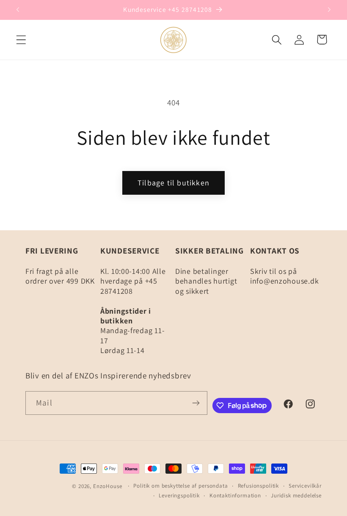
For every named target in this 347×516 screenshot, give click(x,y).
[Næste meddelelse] (329, 9)
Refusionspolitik (258, 485)
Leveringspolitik (179, 495)
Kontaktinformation (235, 495)
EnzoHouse (107, 486)
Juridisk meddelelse (296, 495)
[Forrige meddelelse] (17, 9)
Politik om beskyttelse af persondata (180, 485)
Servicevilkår (305, 485)
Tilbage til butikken (173, 183)
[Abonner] (196, 403)
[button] (21, 39)
